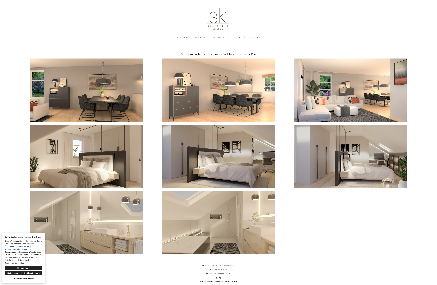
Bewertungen (237, 38)
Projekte (183, 38)
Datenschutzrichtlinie (206, 281)
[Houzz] (216, 277)
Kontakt (254, 38)
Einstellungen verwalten (23, 278)
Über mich (217, 38)
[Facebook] (220, 277)
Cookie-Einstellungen (231, 281)
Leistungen (200, 38)
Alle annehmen (23, 268)
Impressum (218, 281)
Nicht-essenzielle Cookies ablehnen (23, 273)
